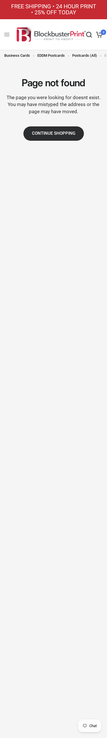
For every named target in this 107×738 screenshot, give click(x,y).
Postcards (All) (84, 55)
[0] (98, 34)
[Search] (89, 34)
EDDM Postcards (51, 55)
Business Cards (17, 55)
